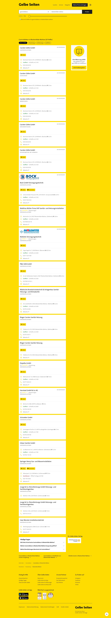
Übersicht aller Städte (24, 582)
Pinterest (77, 582)
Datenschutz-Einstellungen (47, 607)
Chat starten (31, 190)
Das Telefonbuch (60, 580)
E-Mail (23, 55)
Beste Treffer (23, 43)
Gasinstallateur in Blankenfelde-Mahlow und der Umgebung (29, 556)
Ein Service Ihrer (81, 612)
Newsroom (40, 578)
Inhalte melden (65, 607)
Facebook (77, 580)
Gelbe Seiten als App (43, 580)
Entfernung (40, 43)
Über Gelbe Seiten (43, 575)
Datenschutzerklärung (32, 607)
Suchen (55, 5)
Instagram (77, 578)
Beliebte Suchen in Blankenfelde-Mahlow (79, 556)
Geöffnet (47, 43)
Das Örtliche (59, 582)
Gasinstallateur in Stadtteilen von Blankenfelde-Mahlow (52, 556)
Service (61, 5)
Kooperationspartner (61, 578)
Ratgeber (67, 5)
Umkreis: (22, 16)
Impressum (22, 607)
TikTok (76, 584)
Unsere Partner (61, 575)
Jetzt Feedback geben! (79, 67)
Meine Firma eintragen (79, 5)
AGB (58, 607)
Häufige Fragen (23, 580)
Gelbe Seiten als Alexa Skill (44, 584)
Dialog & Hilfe (23, 575)
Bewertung (32, 43)
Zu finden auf (79, 575)
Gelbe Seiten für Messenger (45, 582)
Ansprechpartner (23, 578)
